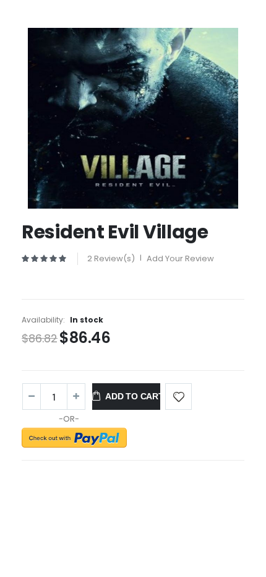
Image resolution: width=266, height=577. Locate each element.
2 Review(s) (111, 258)
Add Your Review (180, 258)
